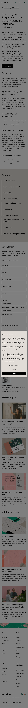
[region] (14, 354)
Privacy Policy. (20, 355)
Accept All (14, 373)
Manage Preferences (14, 365)
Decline (14, 369)
